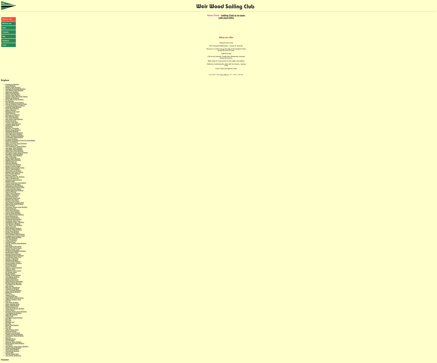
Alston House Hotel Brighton (14, 343)
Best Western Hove (11, 116)
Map (3, 36)
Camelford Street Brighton (14, 318)
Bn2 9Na (8, 324)
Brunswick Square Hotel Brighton (16, 207)
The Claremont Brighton (13, 164)
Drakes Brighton (10, 110)
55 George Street (11, 272)
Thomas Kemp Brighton (13, 348)
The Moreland (9, 340)
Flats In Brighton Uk (12, 178)
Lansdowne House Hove (13, 257)
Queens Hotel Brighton (12, 95)
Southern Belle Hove (12, 125)
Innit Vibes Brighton (11, 302)
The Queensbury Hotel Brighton (15, 146)
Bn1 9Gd (8, 293)
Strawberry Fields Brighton (14, 154)
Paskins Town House (12, 201)
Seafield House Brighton (13, 237)
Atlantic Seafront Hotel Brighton (15, 243)
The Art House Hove (12, 354)
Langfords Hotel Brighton (13, 180)
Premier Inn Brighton (12, 84)
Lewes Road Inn (10, 208)
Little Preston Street (12, 330)
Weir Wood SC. (224, 74)
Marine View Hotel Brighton (14, 204)
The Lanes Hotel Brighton (13, 155)
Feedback (5, 41)
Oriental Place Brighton (13, 254)
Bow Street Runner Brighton (14, 214)
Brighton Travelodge (12, 128)
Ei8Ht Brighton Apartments (14, 281)
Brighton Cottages (11, 175)
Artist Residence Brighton (13, 134)
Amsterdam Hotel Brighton (14, 137)
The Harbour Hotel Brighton (14, 90)
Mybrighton (9, 127)
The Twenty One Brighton (13, 225)
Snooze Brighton (10, 266)
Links (4, 45)
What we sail (6, 23)
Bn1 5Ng (8, 321)
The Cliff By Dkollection (13, 355)
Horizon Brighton (10, 192)
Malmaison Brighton (12, 92)
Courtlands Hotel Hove (12, 221)
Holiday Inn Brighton (12, 98)
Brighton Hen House (12, 199)
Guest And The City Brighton (14, 177)
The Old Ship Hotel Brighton (14, 102)
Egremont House (11, 331)
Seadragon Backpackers (13, 219)
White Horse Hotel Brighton (14, 151)
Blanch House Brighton (13, 130)
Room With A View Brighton (14, 99)
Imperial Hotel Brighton (12, 184)
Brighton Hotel (10, 181)
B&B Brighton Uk (11, 162)
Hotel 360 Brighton (11, 314)
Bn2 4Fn (8, 328)
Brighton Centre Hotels (12, 166)
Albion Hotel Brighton (12, 93)
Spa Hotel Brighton (11, 196)
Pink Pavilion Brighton (12, 174)
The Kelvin (9, 345)
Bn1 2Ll (7, 301)
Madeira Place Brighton (13, 160)
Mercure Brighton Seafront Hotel (16, 104)
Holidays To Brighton (12, 195)
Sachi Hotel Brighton (12, 349)
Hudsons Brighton (11, 163)
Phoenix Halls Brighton (12, 261)
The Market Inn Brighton (13, 313)
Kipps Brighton (10, 205)
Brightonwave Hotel (11, 252)
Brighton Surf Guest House (14, 172)
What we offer (7, 19)
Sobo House (9, 286)
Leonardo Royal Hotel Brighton (15, 89)
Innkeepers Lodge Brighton (14, 186)
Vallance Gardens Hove (13, 299)
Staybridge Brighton (11, 131)
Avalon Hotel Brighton (12, 212)
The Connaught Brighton (13, 290)
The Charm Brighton (12, 118)
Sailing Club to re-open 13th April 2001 (231, 16)
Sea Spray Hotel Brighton (13, 148)
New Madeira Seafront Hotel (14, 202)
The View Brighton (11, 239)
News (4, 28)
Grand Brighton (10, 86)
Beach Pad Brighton (12, 325)
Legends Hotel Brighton (13, 124)
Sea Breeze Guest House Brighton (16, 346)
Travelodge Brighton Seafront (15, 105)
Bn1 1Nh (8, 327)
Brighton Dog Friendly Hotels (14, 168)
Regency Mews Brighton (13, 342)
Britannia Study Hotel (12, 112)
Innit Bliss (8, 245)
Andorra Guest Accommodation (15, 183)
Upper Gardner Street (12, 304)
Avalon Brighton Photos (13, 189)
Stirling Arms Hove (11, 145)
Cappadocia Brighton (12, 289)
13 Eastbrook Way (11, 296)
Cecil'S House (10, 310)
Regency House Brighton (13, 268)
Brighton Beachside (11, 280)
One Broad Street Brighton (14, 133)
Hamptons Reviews (11, 260)
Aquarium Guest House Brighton (16, 311)
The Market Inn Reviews (13, 284)
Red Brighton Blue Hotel (13, 246)
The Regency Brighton (12, 224)
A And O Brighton (11, 240)
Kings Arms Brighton (12, 231)
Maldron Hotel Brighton (12, 87)
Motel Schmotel (10, 227)
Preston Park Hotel (11, 122)
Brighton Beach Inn (11, 307)
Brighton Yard (9, 322)
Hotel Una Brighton (11, 142)
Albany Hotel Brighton (12, 169)
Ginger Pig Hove (10, 121)
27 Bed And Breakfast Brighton (15, 251)
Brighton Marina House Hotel (14, 187)
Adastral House (10, 339)
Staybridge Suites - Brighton (14, 222)
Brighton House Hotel (12, 249)
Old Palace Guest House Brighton (16, 152)
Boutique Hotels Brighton (13, 230)
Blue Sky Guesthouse (12, 287)
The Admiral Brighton (12, 351)
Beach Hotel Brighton (12, 218)
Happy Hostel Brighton (12, 292)
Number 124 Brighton (12, 233)
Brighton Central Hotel (12, 333)
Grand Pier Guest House (13, 248)
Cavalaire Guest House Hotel (15, 236)
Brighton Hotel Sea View (13, 283)
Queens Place (10, 295)
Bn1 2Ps (8, 319)
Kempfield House (11, 264)
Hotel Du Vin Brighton (12, 115)
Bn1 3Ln (8, 337)
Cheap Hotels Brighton (12, 158)
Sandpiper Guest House (13, 271)
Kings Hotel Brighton (12, 108)
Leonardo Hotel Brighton (13, 107)
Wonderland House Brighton (14, 255)
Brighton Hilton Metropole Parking (16, 96)
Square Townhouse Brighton (14, 136)
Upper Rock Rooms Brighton (14, 308)
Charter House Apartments (14, 334)
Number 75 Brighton (12, 258)
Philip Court (9, 316)
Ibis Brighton (9, 101)
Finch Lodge (9, 352)
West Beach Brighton (12, 210)
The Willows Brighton (12, 277)
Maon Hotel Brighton (12, 305)
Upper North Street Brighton (14, 298)
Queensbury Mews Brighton (14, 336)
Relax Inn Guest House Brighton (16, 143)
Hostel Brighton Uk (11, 216)
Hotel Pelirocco (10, 113)
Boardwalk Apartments (12, 198)
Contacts (5, 32)
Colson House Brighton (13, 213)
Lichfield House (10, 242)
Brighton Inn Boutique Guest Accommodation (20, 140)
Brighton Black (10, 274)
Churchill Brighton (11, 278)
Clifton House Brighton (12, 193)
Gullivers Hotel (10, 269)
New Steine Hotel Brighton (14, 119)
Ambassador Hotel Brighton (14, 190)
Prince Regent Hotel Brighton (15, 234)
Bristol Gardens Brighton (13, 263)
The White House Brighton (14, 149)
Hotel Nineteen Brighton (13, 228)
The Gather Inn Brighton (13, 171)
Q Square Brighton (11, 139)
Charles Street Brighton (13, 275)
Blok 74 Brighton (10, 157)
